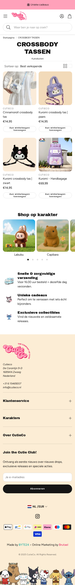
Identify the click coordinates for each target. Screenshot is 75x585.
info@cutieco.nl (12, 387)
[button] (37, 27)
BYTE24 (24, 544)
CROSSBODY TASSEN (29, 37)
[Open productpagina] (19, 88)
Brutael (63, 544)
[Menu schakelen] (5, 16)
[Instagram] (37, 516)
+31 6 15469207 (12, 383)
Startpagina (8, 37)
